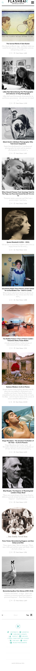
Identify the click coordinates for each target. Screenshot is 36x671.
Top (27, 615)
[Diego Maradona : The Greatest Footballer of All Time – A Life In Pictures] (18, 422)
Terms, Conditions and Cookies (18, 638)
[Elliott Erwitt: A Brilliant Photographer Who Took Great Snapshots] (18, 123)
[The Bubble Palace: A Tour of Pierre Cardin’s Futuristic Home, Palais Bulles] (18, 320)
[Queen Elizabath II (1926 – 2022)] (18, 224)
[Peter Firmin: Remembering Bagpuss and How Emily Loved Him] (18, 522)
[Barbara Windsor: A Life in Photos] (18, 368)
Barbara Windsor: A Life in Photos (18, 387)
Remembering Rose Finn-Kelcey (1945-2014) (18, 591)
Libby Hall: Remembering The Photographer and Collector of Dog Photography (18, 93)
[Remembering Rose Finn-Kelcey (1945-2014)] (18, 572)
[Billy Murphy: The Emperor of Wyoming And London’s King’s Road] (18, 472)
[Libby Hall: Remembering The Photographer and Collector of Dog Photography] (18, 73)
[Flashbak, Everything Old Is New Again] (18, 2)
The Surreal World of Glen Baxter (18, 44)
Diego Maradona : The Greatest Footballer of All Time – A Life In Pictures (18, 441)
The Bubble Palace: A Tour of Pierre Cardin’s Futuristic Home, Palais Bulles (18, 339)
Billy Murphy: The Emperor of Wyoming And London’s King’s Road (18, 492)
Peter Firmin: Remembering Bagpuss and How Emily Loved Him (18, 542)
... (24, 50)
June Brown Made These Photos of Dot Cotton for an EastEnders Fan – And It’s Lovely (18, 289)
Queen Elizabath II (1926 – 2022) (18, 242)
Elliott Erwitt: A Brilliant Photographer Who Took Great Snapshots (18, 143)
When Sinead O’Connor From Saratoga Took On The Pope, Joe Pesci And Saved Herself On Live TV (18, 194)
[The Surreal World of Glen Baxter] (18, 25)
